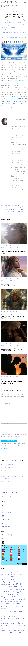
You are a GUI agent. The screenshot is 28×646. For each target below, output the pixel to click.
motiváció (16, 32)
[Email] (14, 42)
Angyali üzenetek (13, 19)
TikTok (6, 523)
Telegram (7, 526)
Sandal (5, 19)
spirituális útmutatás (13, 630)
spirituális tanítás (9, 628)
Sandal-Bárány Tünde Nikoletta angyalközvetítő (12, 616)
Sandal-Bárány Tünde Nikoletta (14, 80)
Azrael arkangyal (16, 481)
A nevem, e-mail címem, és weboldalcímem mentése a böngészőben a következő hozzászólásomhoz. (13, 434)
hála (2, 609)
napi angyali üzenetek (21, 609)
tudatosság (15, 633)
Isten (6, 609)
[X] (6, 42)
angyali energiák (9, 22)
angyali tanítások (14, 25)
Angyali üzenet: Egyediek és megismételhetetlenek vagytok (13, 206)
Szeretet (9, 633)
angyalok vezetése (6, 601)
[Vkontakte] (16, 42)
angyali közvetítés (7, 24)
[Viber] (18, 42)
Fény (20, 606)
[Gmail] (12, 42)
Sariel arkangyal (10, 464)
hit (23, 606)
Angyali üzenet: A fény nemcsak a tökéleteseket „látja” (13, 350)
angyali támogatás (9, 587)
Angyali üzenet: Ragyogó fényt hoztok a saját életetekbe (14, 210)
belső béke (15, 606)
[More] (22, 42)
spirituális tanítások (18, 628)
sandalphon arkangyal (8, 37)
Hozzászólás (7, 403)
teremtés (23, 37)
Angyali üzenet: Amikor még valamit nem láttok (11, 284)
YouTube (6, 516)
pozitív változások (8, 35)
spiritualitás (17, 37)
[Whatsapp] (20, 42)
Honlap (5, 428)
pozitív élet (11, 34)
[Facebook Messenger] (8, 42)
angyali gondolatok (19, 22)
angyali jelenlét (17, 574)
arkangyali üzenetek (9, 30)
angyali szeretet (15, 581)
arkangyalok (18, 30)
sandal (15, 35)
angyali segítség (17, 24)
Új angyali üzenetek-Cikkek (19, 20)
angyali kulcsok (7, 577)
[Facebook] (2, 42)
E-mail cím (6, 423)
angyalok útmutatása (16, 601)
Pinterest (7, 519)
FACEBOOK (14, 96)
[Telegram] (10, 42)
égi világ (11, 32)
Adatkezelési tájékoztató (8, 640)
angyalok (22, 29)
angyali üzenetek (21, 27)
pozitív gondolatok (20, 34)
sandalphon (21, 35)
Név (4, 418)
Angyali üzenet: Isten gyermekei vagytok (14, 16)
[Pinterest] (4, 42)
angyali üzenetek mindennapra (11, 29)
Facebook (7, 508)
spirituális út (4, 630)
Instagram (7, 512)
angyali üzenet (13, 27)
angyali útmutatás (12, 589)
